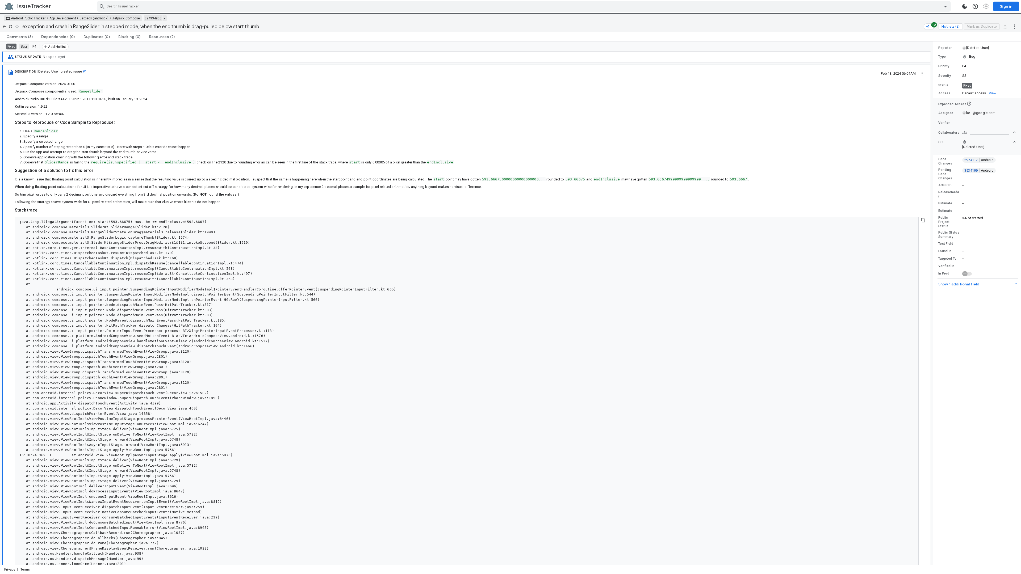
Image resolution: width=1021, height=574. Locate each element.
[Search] (102, 6)
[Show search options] (945, 6)
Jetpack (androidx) (94, 18)
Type (942, 56)
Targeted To (947, 258)
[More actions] (1014, 26)
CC (940, 142)
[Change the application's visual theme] (964, 6)
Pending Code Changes (945, 174)
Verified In (946, 266)
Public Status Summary (948, 235)
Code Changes (945, 161)
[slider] (934, 303)
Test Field (945, 244)
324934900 (153, 18)
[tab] (19, 36)
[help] (975, 6)
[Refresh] (10, 26)
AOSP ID (945, 185)
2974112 (979, 160)
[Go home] (4, 26)
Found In (944, 251)
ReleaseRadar (948, 194)
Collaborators (948, 132)
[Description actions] (922, 73)
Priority (943, 66)
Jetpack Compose (126, 18)
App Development (62, 18)
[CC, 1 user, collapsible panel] (989, 142)
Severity (944, 76)
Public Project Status (943, 222)
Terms (25, 569)
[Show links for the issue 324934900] (164, 18)
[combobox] (524, 6)
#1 (85, 71)
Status (943, 85)
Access (944, 93)
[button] (977, 48)
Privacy (9, 569)
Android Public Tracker (28, 18)
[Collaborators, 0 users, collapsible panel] (989, 132)
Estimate (945, 203)
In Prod (943, 273)
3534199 (979, 170)
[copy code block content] (923, 220)
